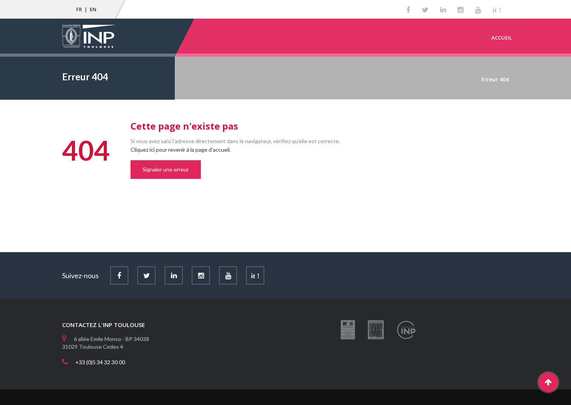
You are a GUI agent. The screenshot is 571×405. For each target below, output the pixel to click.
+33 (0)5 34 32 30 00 (100, 362)
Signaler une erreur (166, 169)
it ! (497, 10)
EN (93, 9)
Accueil (501, 37)
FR (79, 9)
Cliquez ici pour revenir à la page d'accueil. (181, 149)
